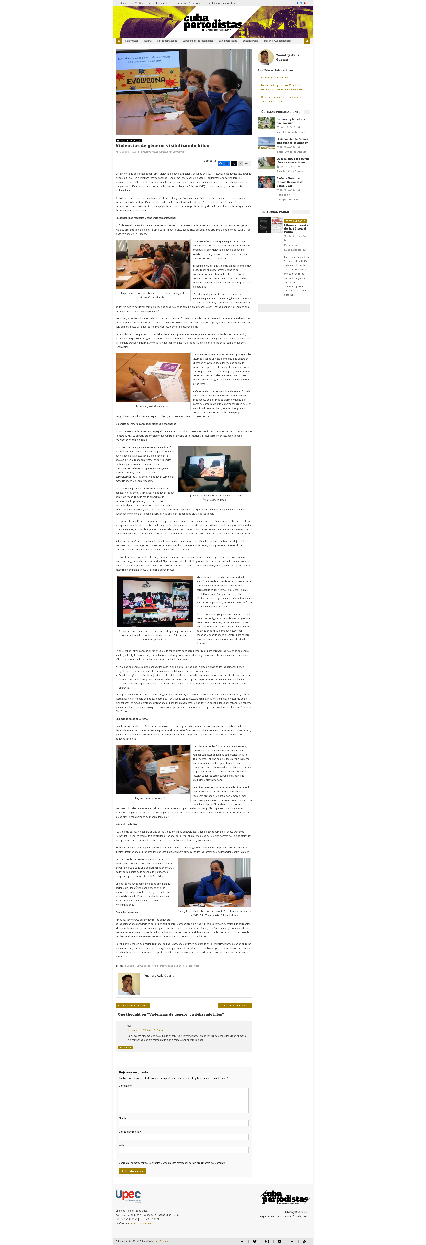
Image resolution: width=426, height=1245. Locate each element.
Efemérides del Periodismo (187, 3)
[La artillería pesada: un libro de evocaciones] (266, 163)
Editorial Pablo (250, 40)
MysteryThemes (159, 1241)
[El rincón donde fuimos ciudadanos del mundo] (266, 143)
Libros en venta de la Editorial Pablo (296, 228)
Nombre (124, 1118)
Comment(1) (178, 151)
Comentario (126, 1085)
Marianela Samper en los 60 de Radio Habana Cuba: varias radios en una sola (282, 87)
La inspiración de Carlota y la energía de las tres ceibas (236, 1005)
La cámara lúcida (228, 40)
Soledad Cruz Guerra (290, 171)
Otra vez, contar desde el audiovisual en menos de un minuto (282, 99)
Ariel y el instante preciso (274, 77)
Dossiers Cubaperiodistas (278, 40)
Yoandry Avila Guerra (154, 152)
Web (121, 1145)
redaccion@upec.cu (140, 1223)
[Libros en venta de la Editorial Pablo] (270, 225)
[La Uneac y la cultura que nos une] (266, 123)
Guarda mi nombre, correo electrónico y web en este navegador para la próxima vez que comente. (172, 1162)
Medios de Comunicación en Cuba (220, 3)
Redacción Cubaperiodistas (287, 197)
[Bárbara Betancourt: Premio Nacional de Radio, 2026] (266, 182)
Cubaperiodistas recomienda (198, 40)
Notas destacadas (167, 40)
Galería (148, 40)
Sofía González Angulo (292, 152)
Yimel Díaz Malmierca (291, 132)
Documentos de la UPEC (158, 3)
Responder (125, 1047)
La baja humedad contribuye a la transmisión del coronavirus (135, 1005)
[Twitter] (234, 163)
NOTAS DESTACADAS (128, 140)
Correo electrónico (130, 1131)
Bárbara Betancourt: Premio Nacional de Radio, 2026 (291, 182)
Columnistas (131, 40)
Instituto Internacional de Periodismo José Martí (175, 965)
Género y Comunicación (138, 965)
